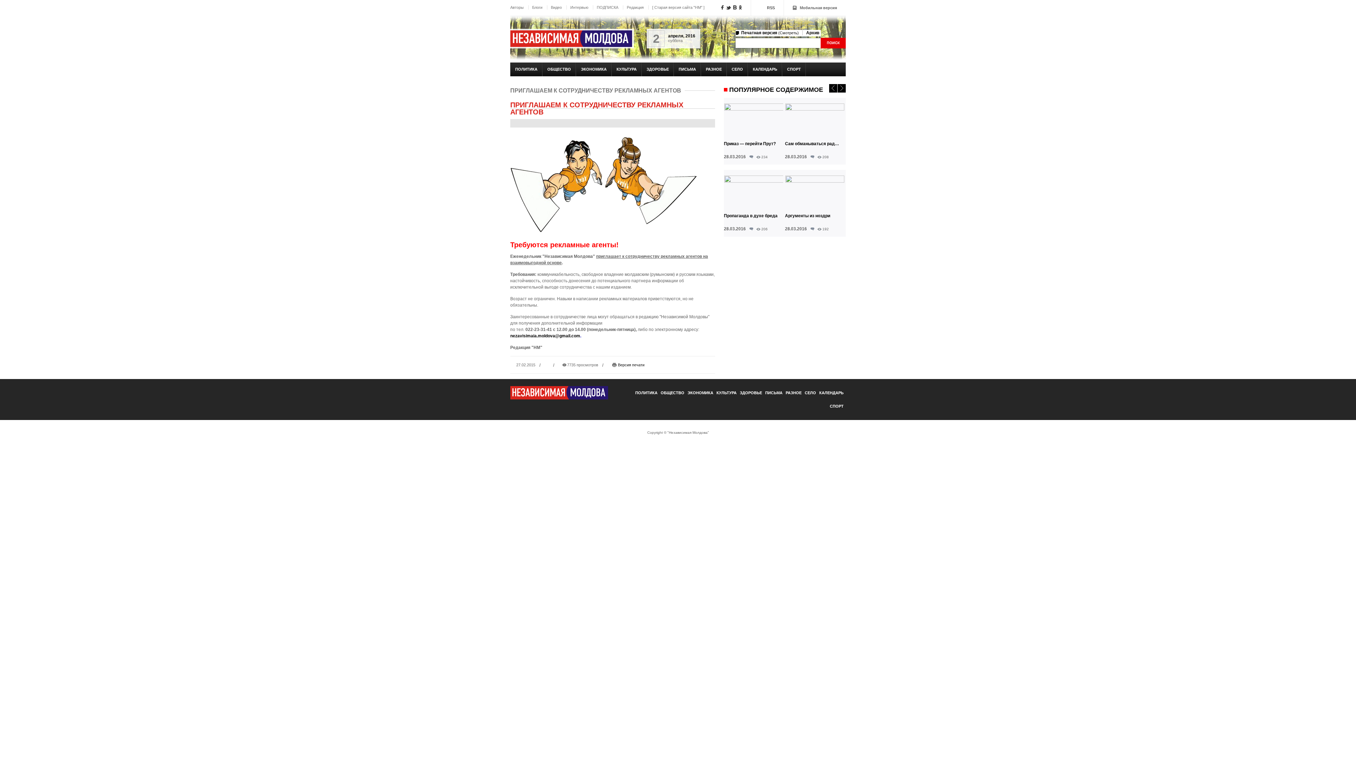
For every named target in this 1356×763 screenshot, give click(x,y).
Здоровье (658, 69)
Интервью (579, 7)
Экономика (594, 69)
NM (571, 38)
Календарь (765, 69)
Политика (526, 69)
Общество (559, 69)
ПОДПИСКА (607, 7)
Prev (833, 88)
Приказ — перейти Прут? (750, 143)
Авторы (517, 7)
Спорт (794, 69)
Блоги (537, 7)
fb (722, 7)
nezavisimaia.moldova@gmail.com (545, 335)
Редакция (635, 7)
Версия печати (631, 365)
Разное (714, 69)
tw (728, 7)
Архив (812, 32)
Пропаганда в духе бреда (751, 215)
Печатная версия (770, 32)
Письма (687, 69)
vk (735, 7)
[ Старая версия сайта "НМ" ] (678, 7)
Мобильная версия (818, 8)
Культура (627, 69)
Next (842, 88)
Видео (556, 7)
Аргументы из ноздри (807, 215)
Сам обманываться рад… (812, 143)
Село (737, 69)
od (740, 7)
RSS (771, 8)
